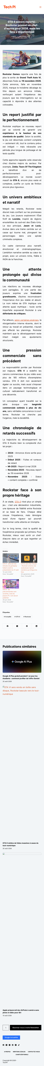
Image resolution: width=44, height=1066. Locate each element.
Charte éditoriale (22, 1054)
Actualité (16, 38)
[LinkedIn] (36, 626)
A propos (7, 1051)
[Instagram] (9, 1045)
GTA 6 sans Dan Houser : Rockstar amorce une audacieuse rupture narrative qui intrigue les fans (29, 568)
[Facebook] (7, 626)
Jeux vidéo (23, 38)
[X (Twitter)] (17, 626)
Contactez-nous (34, 1051)
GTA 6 (18, 501)
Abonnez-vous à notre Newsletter (25, 1028)
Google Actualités (11, 1037)
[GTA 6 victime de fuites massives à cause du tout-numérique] (22, 763)
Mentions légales (19, 1051)
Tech (30, 38)
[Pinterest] (27, 626)
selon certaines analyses (26, 320)
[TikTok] (19, 1045)
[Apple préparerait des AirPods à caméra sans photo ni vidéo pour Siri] (22, 930)
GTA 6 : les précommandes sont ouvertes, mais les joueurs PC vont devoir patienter (10, 594)
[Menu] (40, 7)
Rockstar (27, 617)
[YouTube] (15, 1045)
